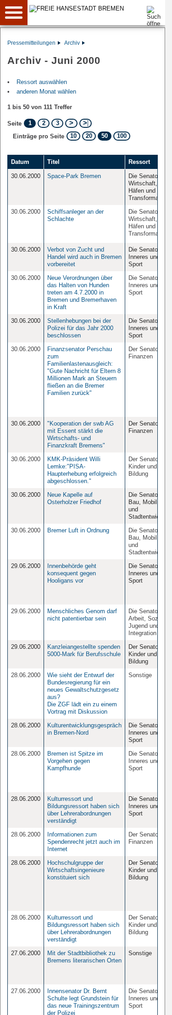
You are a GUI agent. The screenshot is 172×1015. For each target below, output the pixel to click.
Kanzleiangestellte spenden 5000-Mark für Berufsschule (84, 650)
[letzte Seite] (85, 123)
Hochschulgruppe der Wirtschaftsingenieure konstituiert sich (76, 870)
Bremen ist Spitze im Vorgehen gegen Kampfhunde (75, 761)
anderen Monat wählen (46, 91)
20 (89, 135)
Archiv (72, 43)
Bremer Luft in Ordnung (78, 530)
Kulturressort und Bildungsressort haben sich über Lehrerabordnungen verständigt (83, 809)
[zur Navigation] (14, 12)
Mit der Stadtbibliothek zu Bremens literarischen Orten (84, 957)
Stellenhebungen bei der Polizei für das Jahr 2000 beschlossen (80, 328)
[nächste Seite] (71, 123)
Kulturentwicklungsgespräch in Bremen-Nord (84, 729)
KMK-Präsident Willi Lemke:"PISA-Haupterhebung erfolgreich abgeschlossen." (82, 470)
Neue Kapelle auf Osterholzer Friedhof (74, 498)
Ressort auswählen (42, 82)
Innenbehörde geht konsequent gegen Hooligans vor (71, 573)
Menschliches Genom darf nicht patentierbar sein (82, 615)
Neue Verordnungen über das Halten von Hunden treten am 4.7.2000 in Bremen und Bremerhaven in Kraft (82, 292)
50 (104, 135)
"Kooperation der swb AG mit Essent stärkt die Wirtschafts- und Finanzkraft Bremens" (80, 434)
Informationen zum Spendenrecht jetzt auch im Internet (83, 841)
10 (73, 135)
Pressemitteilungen (31, 43)
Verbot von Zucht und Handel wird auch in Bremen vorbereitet (84, 257)
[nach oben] (151, 1001)
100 (122, 135)
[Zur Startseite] (99, 8)
